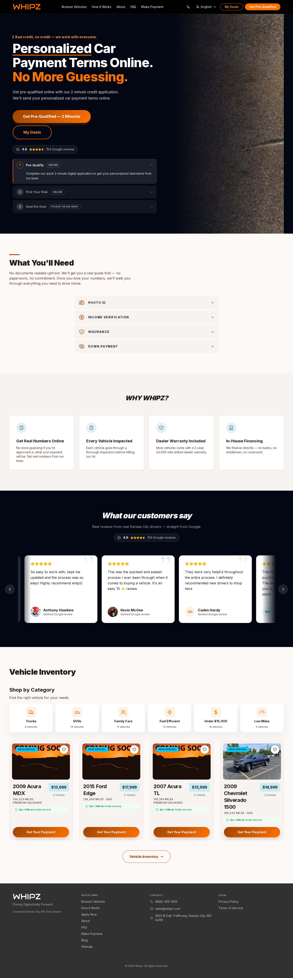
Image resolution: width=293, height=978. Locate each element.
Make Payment (152, 7)
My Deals (232, 7)
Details (60, 795)
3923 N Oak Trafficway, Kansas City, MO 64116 (183, 918)
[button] (85, 171)
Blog (84, 940)
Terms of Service (231, 908)
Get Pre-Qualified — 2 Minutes (51, 116)
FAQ (133, 7)
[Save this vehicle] (64, 749)
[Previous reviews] (10, 589)
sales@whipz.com (167, 908)
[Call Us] (188, 7)
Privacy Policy (229, 901)
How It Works (101, 7)
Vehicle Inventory (144, 856)
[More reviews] (283, 589)
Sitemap (87, 946)
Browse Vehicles (74, 7)
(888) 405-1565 (166, 901)
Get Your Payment (41, 832)
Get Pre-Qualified (262, 7)
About (120, 7)
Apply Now (89, 914)
